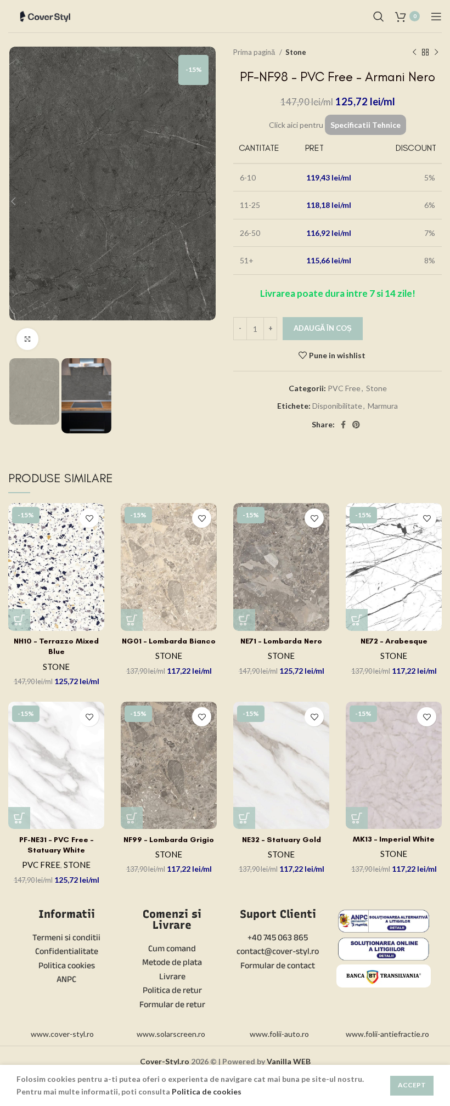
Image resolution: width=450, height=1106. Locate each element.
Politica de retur (172, 990)
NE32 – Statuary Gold (281, 839)
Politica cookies (66, 965)
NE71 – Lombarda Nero (281, 641)
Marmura (383, 405)
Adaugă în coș (323, 328)
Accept (412, 1085)
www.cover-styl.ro (62, 1034)
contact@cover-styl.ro (278, 951)
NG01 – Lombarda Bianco (169, 641)
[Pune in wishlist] (89, 518)
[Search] (379, 16)
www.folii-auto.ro (279, 1034)
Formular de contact (277, 965)
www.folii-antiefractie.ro (387, 1034)
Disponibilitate (337, 405)
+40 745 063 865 (278, 937)
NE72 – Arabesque (394, 641)
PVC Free (344, 388)
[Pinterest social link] (356, 424)
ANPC (66, 979)
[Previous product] (414, 52)
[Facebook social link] (343, 424)
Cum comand (172, 948)
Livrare (172, 976)
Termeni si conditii (66, 937)
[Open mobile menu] (436, 16)
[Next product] (436, 52)
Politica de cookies (206, 1091)
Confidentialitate (66, 951)
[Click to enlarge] (27, 339)
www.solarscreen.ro (171, 1034)
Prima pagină (255, 52)
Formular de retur (172, 1004)
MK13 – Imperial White (394, 839)
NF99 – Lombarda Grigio (168, 839)
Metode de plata (172, 962)
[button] (19, 620)
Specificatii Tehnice (365, 124)
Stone (295, 52)
